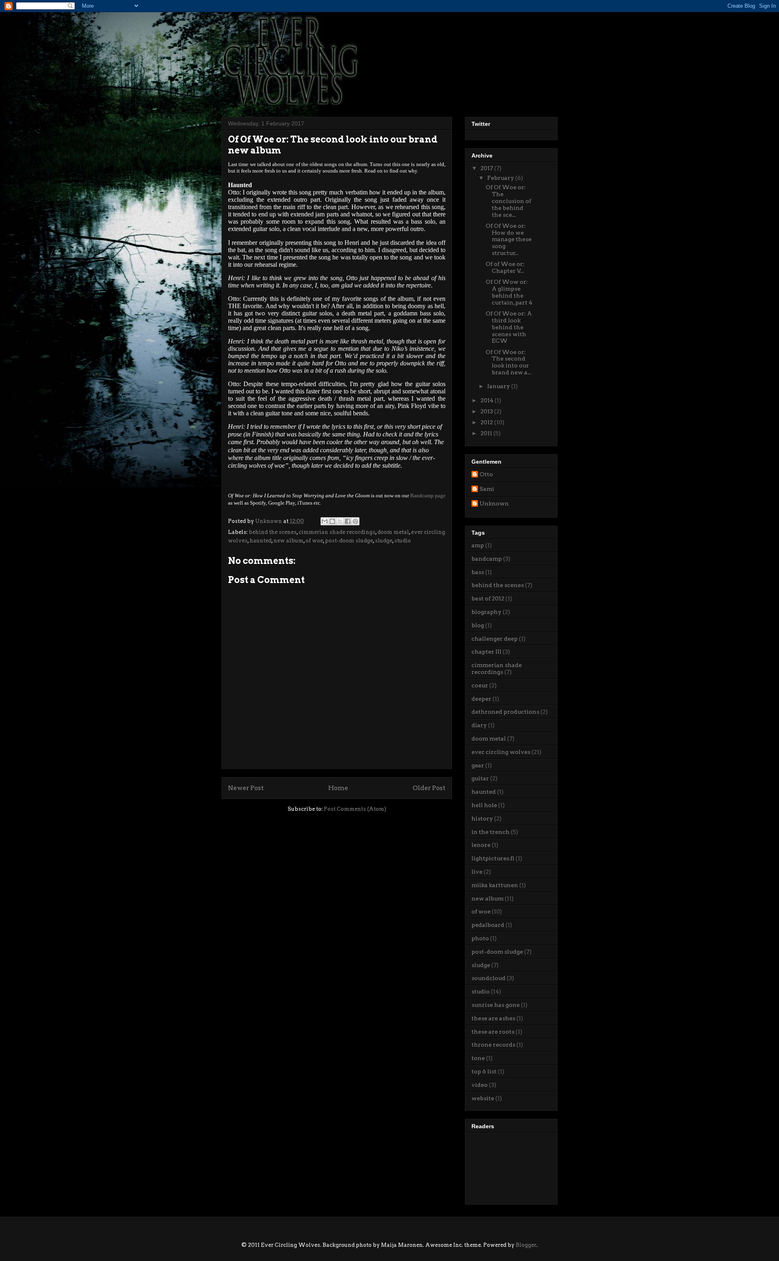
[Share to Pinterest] (355, 521)
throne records (493, 1044)
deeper (481, 698)
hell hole (484, 805)
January (499, 386)
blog (477, 625)
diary (479, 725)
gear (477, 765)
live (476, 871)
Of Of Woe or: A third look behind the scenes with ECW (509, 327)
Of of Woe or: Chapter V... (505, 267)
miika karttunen (494, 885)
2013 (487, 411)
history (482, 818)
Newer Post (246, 788)
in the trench (490, 832)
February (501, 178)
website (482, 1098)
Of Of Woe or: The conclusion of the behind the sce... (508, 201)
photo (480, 938)
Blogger (526, 1245)
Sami (487, 489)
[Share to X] (340, 521)
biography (486, 612)
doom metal (393, 532)
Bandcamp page (427, 495)
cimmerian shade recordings (337, 532)
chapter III (486, 651)
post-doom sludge (349, 541)
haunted (260, 541)
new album (288, 541)
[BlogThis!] (332, 521)
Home (338, 788)
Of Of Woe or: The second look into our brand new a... (508, 362)
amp (477, 545)
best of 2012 (487, 598)
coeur (479, 685)
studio (402, 541)
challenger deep (494, 638)
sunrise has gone (495, 1005)
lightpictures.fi (492, 858)
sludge (383, 541)
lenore (481, 845)
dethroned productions (505, 711)
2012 (487, 422)
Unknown (494, 503)
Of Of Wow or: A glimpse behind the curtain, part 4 (509, 292)
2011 (486, 433)
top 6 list (484, 1071)
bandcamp (486, 558)
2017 (487, 168)
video (479, 1085)
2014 (487, 400)
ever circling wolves (500, 752)
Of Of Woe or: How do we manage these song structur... (509, 239)
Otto (486, 474)
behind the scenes (273, 532)
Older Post (429, 788)
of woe (314, 541)
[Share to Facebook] (348, 521)
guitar (480, 778)
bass (477, 572)
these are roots (492, 1031)
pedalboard (487, 925)
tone (478, 1058)
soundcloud (488, 978)
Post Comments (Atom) (355, 809)
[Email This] (325, 521)
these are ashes (493, 1018)
